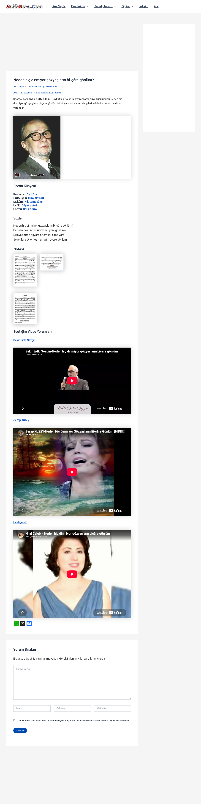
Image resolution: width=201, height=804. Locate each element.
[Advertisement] (72, 47)
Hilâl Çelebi (20, 522)
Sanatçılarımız (103, 6)
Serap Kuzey (21, 420)
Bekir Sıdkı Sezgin (24, 340)
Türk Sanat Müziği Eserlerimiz (41, 86)
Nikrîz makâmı (34, 201)
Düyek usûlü (29, 205)
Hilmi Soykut (36, 198)
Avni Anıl (32, 194)
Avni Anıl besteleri (22, 92)
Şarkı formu (30, 209)
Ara (156, 6)
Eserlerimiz (78, 6)
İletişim (143, 6)
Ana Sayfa (58, 6)
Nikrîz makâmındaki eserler (47, 92)
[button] (87, 6)
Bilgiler (126, 6)
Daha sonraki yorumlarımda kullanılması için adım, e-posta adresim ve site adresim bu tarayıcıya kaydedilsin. (73, 720)
